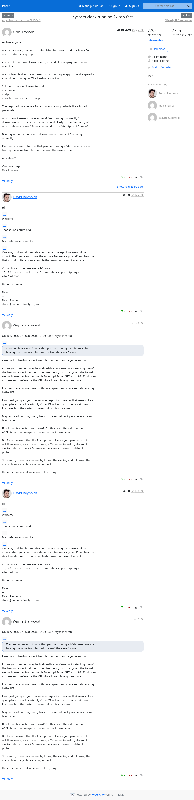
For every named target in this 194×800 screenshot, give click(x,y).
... (4, 214)
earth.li (7, 6)
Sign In (115, 6)
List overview (156, 40)
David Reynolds (25, 197)
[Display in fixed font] (135, 177)
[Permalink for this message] (141, 177)
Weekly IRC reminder (178, 20)
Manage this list (92, 6)
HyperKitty (98, 795)
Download (159, 49)
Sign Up (133, 6)
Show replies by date (130, 186)
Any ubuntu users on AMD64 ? (21, 20)
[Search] (188, 6)
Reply (9, 181)
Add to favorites (162, 67)
